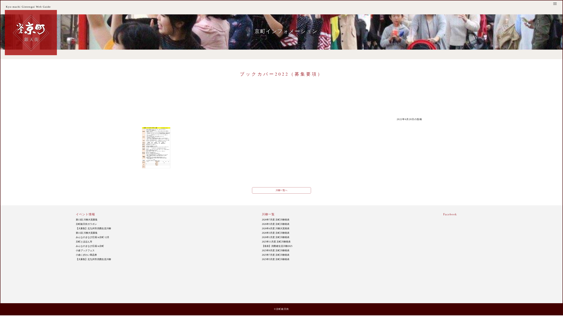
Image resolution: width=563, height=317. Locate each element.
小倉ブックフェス (85, 250)
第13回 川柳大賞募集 (86, 219)
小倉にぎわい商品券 (86, 255)
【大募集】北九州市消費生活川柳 (93, 228)
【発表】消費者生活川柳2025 (277, 246)
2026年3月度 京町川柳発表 (275, 233)
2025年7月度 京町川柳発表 (275, 255)
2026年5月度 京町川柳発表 (275, 224)
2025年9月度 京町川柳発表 (275, 250)
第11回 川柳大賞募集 (86, 233)
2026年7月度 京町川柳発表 (275, 219)
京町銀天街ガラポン (86, 224)
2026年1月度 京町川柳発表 (275, 237)
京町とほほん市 (84, 241)
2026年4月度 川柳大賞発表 (275, 228)
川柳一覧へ (281, 190)
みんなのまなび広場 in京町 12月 (92, 237)
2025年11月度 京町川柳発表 (276, 241)
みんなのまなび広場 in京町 (90, 246)
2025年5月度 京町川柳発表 (275, 259)
